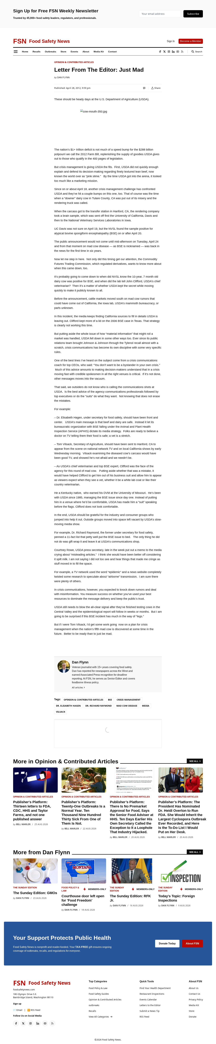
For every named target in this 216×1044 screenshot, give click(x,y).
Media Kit (194, 1005)
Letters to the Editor (150, 1005)
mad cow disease (126, 705)
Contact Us (194, 993)
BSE (110, 699)
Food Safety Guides (99, 993)
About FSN (192, 943)
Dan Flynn (63, 77)
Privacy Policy (196, 999)
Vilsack (60, 711)
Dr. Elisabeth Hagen (68, 705)
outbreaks (94, 1005)
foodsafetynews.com (24, 989)
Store (191, 1010)
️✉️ (17, 1009)
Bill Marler (23, 824)
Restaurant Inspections (152, 993)
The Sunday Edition (25, 887)
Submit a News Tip (150, 1010)
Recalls (92, 1010)
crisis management (128, 699)
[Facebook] (160, 51)
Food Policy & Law (98, 988)
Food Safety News (111, 1039)
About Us (193, 988)
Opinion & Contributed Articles (74, 62)
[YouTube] (177, 51)
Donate (192, 1016)
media (145, 705)
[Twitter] (164, 51)
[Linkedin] (173, 51)
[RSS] (182, 51)
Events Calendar (148, 999)
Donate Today (167, 943)
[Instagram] (168, 51)
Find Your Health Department (155, 988)
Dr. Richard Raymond (98, 705)
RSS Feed (144, 1016)
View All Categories (99, 1016)
